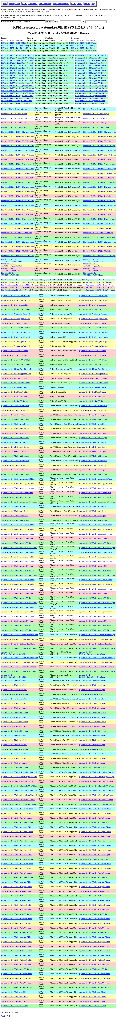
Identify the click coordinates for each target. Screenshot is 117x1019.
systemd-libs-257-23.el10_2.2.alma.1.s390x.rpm (96, 644)
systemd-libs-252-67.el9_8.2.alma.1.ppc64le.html (19, 795)
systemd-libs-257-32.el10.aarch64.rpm (93, 424)
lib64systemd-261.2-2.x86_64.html (14, 43)
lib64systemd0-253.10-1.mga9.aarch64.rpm (90, 96)
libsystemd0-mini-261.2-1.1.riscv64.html (16, 285)
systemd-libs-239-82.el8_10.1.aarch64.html (16, 974)
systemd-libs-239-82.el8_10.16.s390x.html (16, 836)
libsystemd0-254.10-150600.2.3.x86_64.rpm (99, 256)
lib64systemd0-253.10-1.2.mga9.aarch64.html (17, 86)
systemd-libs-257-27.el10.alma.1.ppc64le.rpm (95, 584)
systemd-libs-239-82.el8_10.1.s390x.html (16, 983)
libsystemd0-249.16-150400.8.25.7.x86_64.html (11, 274)
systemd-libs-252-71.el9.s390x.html (14, 745)
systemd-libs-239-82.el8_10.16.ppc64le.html (17, 832)
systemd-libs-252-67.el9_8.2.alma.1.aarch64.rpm (96, 790)
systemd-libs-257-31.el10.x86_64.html (15, 456)
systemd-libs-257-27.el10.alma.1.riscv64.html (17, 589)
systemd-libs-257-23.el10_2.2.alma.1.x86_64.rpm (97, 648)
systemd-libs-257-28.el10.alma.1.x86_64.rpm (95, 571)
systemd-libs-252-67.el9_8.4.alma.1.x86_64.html (19, 786)
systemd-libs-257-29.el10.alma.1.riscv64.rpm (95, 534)
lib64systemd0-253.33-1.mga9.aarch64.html (17, 65)
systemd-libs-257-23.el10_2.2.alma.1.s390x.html (18, 644)
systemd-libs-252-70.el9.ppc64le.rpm (92, 758)
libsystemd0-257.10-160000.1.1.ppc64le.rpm (99, 210)
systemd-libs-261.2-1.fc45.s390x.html (14, 305)
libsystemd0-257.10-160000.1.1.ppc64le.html (17, 210)
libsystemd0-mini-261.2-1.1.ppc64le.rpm (100, 282)
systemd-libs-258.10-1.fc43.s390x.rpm (93, 378)
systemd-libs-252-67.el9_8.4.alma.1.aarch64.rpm (96, 772)
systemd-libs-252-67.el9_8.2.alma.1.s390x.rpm (96, 800)
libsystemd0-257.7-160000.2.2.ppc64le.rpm (99, 228)
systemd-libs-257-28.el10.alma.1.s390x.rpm (95, 566)
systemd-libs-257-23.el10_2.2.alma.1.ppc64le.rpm (97, 639)
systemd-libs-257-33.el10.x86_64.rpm (93, 419)
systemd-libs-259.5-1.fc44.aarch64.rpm (93, 332)
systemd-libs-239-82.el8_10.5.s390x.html (16, 910)
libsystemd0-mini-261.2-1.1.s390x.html (15, 287)
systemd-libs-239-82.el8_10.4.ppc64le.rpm (94, 923)
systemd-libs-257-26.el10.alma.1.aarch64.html (18, 607)
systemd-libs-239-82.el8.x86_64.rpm (92, 1006)
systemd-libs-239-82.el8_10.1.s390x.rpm (94, 983)
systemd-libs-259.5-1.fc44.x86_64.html (15, 360)
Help (93, 4)
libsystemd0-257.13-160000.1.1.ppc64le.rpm (99, 192)
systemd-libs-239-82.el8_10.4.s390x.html (16, 928)
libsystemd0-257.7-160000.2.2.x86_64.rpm (99, 237)
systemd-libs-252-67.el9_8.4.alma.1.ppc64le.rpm (96, 777)
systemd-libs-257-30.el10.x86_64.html (15, 474)
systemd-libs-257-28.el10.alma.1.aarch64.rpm (95, 552)
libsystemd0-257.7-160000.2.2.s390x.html (16, 233)
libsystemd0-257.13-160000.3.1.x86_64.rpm (99, 164)
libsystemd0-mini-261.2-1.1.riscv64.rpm (99, 285)
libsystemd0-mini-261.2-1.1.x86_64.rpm (100, 290)
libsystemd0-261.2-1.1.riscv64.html (14, 118)
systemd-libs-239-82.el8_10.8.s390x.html (16, 891)
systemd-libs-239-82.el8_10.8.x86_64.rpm (94, 896)
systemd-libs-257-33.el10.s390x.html (14, 415)
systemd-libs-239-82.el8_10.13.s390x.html (16, 873)
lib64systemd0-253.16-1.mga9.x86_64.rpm (90, 83)
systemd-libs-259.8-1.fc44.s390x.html (14, 323)
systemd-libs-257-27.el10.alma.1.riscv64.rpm (95, 589)
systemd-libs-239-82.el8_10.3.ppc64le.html (16, 942)
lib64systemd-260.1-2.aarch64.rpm (83, 45)
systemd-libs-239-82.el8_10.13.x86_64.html (17, 877)
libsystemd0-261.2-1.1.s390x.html (13, 123)
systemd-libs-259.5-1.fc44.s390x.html (14, 351)
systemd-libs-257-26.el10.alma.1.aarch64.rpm (95, 607)
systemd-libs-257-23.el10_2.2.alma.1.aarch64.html (19, 635)
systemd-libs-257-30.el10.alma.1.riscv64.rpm (95, 488)
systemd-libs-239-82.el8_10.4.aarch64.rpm (94, 919)
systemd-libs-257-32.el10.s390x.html (14, 433)
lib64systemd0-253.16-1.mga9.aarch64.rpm (90, 81)
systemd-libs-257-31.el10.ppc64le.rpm (93, 447)
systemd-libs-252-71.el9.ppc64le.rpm (92, 740)
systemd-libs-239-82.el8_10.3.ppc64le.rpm (94, 942)
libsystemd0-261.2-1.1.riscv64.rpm (95, 118)
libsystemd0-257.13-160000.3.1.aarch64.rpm (99, 150)
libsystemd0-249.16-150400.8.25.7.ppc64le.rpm (93, 265)
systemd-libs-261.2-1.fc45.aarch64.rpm (93, 296)
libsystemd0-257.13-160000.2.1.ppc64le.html (17, 173)
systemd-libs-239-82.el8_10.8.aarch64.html (16, 882)
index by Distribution (29, 4)
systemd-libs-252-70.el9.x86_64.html (14, 768)
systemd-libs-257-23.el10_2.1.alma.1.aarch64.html (19, 658)
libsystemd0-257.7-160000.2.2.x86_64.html (17, 237)
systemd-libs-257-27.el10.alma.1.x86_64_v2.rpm (97, 603)
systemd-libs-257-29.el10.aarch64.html (15, 506)
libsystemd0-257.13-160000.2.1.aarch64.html (17, 169)
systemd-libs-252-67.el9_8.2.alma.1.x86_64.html (19, 804)
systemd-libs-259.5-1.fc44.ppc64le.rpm (93, 342)
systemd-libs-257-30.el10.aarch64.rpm (93, 461)
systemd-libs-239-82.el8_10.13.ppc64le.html (17, 868)
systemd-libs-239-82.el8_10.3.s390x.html (16, 946)
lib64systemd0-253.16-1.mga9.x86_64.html (17, 83)
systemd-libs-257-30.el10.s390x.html (14, 470)
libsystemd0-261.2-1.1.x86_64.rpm (96, 127)
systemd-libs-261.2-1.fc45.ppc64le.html (15, 300)
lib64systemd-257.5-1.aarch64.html (14, 48)
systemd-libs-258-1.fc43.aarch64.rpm (92, 387)
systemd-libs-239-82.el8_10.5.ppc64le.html (16, 905)
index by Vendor (45, 4)
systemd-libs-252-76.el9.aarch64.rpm (92, 699)
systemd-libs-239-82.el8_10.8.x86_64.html (16, 896)
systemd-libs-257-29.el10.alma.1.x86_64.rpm (95, 543)
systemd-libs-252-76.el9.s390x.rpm (92, 708)
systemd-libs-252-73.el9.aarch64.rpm (92, 717)
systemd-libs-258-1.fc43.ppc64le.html (14, 392)
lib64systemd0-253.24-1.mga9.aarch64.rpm (90, 75)
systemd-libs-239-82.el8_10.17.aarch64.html (17, 809)
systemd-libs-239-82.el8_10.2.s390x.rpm (94, 965)
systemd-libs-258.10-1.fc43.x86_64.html (16, 383)
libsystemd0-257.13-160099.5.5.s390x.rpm (98, 141)
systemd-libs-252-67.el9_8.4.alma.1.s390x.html (18, 781)
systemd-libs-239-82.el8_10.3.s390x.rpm (94, 946)
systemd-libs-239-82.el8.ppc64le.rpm (92, 997)
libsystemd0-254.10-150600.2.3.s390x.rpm (98, 251)
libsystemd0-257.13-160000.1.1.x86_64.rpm (99, 201)
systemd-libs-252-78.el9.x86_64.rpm (92, 694)
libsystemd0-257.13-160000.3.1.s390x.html (17, 159)
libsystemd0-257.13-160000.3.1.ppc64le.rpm (99, 155)
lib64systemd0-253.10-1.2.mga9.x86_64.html (17, 88)
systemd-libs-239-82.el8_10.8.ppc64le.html (16, 887)
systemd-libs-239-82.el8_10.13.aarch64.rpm (95, 864)
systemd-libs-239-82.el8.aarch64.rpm (92, 992)
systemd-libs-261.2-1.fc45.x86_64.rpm (93, 309)
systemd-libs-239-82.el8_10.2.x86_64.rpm (94, 969)
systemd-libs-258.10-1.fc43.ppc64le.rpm (93, 374)
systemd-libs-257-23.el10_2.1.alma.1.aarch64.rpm (97, 658)
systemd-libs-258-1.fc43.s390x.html (14, 396)
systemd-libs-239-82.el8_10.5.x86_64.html (16, 914)
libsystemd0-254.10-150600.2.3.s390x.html (17, 251)
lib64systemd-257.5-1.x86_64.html (14, 51)
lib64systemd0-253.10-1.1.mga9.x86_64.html (17, 93)
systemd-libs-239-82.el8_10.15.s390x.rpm (94, 855)
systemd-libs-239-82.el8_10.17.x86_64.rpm (95, 823)
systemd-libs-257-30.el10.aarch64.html (15, 461)
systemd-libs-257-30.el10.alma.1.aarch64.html (18, 479)
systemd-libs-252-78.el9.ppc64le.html (14, 685)
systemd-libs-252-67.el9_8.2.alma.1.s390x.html (18, 800)
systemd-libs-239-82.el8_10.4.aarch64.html (16, 919)
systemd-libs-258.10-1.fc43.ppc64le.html (16, 374)
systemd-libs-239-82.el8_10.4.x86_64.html (16, 932)
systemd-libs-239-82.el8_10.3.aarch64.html (16, 937)
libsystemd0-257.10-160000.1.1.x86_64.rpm (99, 219)
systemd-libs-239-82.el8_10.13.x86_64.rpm (95, 877)
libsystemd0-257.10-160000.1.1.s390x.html (17, 214)
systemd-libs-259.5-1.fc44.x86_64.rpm (93, 360)
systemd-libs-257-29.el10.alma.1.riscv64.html (17, 534)
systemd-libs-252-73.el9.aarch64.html (14, 717)
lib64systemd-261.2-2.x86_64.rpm (83, 43)
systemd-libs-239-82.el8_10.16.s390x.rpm (94, 836)
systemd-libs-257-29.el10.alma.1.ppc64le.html (18, 529)
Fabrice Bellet (6, 1016)
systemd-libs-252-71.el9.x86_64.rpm (92, 749)
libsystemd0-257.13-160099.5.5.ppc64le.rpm (99, 137)
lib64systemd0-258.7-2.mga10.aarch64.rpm (90, 60)
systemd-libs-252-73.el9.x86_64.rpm (92, 731)
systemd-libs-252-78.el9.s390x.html (14, 690)
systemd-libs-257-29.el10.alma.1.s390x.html (17, 539)
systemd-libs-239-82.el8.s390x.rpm (92, 1001)
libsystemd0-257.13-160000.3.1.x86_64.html (17, 164)
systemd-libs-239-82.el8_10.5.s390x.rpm (94, 910)
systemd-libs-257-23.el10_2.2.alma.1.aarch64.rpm (97, 635)
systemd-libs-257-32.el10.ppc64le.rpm (93, 429)
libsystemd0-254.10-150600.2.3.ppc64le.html (17, 246)
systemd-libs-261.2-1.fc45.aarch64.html (15, 296)
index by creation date (61, 4)
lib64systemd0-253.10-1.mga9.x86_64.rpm (90, 98)
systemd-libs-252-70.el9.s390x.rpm (92, 763)
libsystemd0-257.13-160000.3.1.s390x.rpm (98, 159)
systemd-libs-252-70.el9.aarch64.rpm (92, 754)
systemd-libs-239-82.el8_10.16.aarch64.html (17, 827)
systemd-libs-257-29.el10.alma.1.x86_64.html (17, 543)
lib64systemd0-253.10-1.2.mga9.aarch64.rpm (91, 86)
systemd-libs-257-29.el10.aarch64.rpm (93, 506)
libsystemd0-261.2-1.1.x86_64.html (14, 127)
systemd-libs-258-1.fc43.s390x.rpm (92, 396)
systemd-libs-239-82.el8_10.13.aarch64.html (17, 864)
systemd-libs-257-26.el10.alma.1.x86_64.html (17, 626)
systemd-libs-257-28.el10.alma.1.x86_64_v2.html (19, 575)
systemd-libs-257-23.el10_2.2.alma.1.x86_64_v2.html (14, 653)
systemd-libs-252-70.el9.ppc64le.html (14, 758)
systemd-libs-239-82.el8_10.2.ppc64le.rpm (94, 960)
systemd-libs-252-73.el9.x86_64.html (14, 731)
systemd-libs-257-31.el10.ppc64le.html (15, 447)
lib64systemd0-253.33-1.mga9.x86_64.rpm (90, 68)
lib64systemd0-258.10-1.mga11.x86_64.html (17, 58)
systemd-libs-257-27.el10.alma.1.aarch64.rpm (95, 580)
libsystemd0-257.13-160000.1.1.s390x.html (17, 196)
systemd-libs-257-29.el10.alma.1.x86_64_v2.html (19, 548)
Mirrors (87, 4)
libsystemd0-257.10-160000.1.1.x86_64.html (17, 219)
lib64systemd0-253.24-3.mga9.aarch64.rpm (90, 70)
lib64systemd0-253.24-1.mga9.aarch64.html (17, 75)
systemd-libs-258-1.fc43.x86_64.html (14, 401)
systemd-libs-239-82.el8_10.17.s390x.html (16, 818)
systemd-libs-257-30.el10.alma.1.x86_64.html (17, 497)
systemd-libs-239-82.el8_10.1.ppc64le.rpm (94, 978)
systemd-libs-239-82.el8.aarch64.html (14, 992)
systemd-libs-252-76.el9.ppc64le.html (14, 703)
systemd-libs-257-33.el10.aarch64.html (15, 406)
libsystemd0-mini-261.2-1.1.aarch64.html (16, 280)
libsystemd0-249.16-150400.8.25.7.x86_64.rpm (93, 274)
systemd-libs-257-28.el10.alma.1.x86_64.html (17, 571)
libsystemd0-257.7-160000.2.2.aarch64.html (17, 224)
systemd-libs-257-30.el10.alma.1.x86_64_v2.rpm (97, 502)
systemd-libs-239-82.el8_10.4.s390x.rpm (94, 928)
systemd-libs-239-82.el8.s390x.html (14, 1001)
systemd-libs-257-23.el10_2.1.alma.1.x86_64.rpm (97, 671)
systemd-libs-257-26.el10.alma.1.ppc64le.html (18, 612)
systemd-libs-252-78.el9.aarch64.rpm (92, 681)
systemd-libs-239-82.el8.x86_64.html (14, 1006)
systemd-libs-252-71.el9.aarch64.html (14, 735)
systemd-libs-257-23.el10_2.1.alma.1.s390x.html (18, 667)
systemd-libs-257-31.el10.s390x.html (14, 451)
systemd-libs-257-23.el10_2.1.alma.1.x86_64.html (19, 671)
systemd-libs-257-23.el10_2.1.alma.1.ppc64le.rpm (97, 662)
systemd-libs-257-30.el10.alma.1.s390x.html (17, 493)
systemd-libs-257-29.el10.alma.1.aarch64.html (18, 525)
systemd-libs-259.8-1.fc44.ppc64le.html (15, 319)
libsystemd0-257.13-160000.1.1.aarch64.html (17, 187)
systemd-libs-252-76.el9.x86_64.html (14, 713)
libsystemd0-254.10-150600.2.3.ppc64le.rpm (99, 246)
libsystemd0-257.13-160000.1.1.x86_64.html (17, 201)
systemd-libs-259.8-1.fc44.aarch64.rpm (93, 314)
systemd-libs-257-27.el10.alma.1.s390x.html (17, 593)
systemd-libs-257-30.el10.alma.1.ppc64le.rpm (95, 484)
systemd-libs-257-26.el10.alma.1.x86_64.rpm (95, 626)
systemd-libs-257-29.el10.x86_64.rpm (93, 520)
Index (5, 4)
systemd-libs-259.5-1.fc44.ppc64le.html (15, 342)
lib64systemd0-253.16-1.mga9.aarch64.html (17, 81)
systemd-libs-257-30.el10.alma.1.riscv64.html (17, 488)
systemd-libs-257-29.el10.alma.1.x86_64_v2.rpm (97, 548)
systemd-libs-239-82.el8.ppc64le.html (14, 997)
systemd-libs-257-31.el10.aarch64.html (15, 442)
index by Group (14, 4)
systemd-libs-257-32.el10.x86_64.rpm (93, 438)
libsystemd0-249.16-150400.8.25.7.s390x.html (10, 269)
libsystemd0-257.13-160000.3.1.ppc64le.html (17, 155)
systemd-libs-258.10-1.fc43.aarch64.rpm (93, 369)
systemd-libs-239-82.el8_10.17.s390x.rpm (94, 818)
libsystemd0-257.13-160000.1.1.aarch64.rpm (99, 187)
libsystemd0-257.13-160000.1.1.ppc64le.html (17, 192)
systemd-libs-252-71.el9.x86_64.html (14, 749)
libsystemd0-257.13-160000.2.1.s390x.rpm (98, 178)
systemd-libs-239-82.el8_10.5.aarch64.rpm (94, 900)
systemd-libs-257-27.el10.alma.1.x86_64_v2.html (19, 603)
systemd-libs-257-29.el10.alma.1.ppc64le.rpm (95, 529)
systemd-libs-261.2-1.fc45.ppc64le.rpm (93, 300)
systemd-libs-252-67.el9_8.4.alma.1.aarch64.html (19, 772)
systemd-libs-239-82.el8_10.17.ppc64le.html (17, 813)
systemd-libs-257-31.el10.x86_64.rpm (93, 456)
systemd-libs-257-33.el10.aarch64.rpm (93, 406)
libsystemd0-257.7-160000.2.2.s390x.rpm (98, 233)
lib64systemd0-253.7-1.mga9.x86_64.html (16, 103)
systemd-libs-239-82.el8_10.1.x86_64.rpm (94, 987)
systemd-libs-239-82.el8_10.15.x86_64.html (17, 859)
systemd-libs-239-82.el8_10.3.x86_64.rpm (94, 951)
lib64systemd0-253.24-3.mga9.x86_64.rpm (90, 73)
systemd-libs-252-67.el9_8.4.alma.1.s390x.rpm (96, 781)
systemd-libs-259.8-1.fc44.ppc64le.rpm (93, 319)
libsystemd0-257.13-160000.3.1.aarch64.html (17, 150)
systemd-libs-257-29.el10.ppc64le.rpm (93, 511)
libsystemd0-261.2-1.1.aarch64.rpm (96, 109)
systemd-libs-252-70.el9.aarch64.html (14, 754)
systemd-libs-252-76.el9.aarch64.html (14, 699)
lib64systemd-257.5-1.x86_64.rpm (83, 51)
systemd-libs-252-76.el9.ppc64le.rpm (92, 703)
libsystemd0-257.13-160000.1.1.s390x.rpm (98, 196)
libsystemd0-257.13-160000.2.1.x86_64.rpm (99, 182)
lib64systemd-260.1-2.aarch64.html (14, 45)
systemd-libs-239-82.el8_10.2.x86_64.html (16, 969)
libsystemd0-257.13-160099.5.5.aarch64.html (17, 132)
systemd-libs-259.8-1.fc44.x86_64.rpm (93, 328)
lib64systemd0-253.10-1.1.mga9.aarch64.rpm (91, 91)
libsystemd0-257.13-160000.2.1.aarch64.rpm (99, 169)
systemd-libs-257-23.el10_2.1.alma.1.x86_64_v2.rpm (92, 676)
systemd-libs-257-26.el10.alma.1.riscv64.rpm (95, 616)
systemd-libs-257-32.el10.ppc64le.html (15, 429)
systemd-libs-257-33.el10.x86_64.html (15, 419)
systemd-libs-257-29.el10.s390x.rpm (92, 516)
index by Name (76, 4)
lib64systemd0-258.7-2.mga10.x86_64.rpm (90, 63)
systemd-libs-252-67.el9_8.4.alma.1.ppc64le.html (19, 777)
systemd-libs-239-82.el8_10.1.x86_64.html (16, 987)
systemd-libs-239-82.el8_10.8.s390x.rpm (94, 891)
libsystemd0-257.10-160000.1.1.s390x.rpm (98, 214)
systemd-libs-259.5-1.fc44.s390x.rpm (92, 351)
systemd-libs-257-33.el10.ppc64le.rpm (93, 410)
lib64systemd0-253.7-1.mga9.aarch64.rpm (90, 101)
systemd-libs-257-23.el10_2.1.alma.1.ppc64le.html (19, 662)
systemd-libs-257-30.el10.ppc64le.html (15, 465)
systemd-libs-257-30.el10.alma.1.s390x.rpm (95, 493)
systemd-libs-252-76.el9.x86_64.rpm (92, 713)
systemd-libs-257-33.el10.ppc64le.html (15, 410)
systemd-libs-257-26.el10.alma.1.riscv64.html (17, 616)
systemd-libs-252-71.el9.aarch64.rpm (92, 735)
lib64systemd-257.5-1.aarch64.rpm (83, 48)
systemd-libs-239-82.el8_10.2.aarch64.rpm (94, 955)
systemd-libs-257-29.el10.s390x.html (14, 516)
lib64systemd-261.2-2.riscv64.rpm (83, 40)
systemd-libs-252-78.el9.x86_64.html (14, 694)
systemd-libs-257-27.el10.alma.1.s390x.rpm (95, 593)
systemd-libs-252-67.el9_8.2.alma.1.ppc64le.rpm (96, 795)
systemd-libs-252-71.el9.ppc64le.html (14, 740)
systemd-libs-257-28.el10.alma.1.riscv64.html (17, 561)
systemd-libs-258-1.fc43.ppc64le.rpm (92, 392)
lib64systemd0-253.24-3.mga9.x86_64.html (17, 73)
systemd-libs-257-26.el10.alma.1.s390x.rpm (95, 621)
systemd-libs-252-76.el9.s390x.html (14, 708)
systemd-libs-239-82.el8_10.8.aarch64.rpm (94, 882)
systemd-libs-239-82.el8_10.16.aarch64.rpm (95, 827)
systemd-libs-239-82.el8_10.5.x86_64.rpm (94, 914)
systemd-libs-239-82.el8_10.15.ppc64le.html (17, 850)
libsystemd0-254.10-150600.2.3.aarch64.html (17, 242)
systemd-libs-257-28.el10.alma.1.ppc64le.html (18, 557)
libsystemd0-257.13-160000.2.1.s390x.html (17, 178)
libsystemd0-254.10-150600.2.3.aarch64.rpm (99, 242)
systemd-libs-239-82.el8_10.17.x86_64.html (17, 823)
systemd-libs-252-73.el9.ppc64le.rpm (92, 722)
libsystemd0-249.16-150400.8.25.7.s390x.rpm (92, 269)
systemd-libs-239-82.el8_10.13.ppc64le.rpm (95, 868)
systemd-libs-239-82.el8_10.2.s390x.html (16, 965)
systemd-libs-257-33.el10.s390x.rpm (92, 415)
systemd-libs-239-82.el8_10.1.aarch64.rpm (94, 974)
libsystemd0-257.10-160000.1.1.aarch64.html (17, 205)
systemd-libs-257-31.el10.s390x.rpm (92, 451)
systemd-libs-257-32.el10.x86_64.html (15, 438)
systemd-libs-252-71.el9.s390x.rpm (92, 745)
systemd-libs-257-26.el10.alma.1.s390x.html (17, 621)
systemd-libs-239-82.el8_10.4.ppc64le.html (16, 923)
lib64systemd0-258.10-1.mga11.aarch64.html (17, 55)
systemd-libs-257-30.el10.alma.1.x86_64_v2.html (19, 502)
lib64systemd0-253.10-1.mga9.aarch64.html (17, 96)
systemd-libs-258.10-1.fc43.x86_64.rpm (93, 383)
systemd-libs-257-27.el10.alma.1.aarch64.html (18, 580)
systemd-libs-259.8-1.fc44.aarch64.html (15, 314)
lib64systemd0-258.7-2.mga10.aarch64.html (17, 60)
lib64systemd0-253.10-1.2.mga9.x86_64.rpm (91, 88)
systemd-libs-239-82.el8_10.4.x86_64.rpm (94, 932)
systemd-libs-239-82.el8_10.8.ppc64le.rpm (94, 887)
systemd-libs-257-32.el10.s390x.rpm (92, 433)
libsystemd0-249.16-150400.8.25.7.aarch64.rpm (93, 260)
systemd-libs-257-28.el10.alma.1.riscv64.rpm (95, 561)
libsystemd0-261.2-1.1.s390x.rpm (95, 123)
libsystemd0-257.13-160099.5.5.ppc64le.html (17, 137)
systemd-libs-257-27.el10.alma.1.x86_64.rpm (95, 598)
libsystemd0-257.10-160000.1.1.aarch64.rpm (99, 205)
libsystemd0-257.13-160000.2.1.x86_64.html (17, 182)
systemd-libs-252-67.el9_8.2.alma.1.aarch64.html (19, 790)
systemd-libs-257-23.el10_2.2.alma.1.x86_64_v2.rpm (92, 653)
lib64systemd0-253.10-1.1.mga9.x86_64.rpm (91, 93)
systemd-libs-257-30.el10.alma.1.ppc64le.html (18, 484)
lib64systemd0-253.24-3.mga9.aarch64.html (17, 70)
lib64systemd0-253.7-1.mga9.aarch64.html (16, 101)
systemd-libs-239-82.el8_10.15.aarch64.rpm (95, 845)
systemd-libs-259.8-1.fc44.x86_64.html (15, 328)
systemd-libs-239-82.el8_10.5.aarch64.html (16, 900)
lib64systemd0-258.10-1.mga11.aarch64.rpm (91, 55)
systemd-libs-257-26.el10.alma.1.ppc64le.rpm (95, 612)
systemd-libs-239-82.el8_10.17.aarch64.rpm (95, 809)
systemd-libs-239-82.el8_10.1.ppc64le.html (16, 978)
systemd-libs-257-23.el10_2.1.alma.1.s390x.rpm (96, 667)
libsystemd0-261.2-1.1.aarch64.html (14, 109)
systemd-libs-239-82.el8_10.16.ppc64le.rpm (95, 832)
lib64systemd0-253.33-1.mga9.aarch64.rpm (90, 65)
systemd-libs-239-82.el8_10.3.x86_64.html (16, 951)
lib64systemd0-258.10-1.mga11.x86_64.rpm (91, 58)
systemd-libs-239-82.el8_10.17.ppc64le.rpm (95, 813)
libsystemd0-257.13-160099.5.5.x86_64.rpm (99, 146)
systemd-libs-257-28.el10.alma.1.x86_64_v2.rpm (97, 575)
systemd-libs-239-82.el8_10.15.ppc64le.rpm (95, 850)
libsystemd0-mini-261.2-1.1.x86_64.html (16, 290)
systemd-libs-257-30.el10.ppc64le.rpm (93, 465)
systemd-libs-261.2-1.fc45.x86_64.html (15, 309)
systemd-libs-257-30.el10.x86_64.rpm (93, 474)
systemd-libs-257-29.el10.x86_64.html (15, 520)
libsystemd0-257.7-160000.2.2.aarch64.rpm (99, 224)
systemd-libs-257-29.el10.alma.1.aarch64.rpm (95, 525)
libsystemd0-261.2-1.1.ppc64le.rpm (96, 114)
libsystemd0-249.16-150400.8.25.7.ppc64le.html (11, 265)
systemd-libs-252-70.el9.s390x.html (14, 763)
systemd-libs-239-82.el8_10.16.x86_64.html (17, 841)
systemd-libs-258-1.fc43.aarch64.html (14, 387)
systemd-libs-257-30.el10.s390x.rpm (92, 470)
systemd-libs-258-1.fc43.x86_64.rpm (92, 401)
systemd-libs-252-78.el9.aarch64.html (14, 681)
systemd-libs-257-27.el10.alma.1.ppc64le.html (18, 584)
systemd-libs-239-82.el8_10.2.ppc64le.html (16, 960)
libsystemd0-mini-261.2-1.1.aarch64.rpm (100, 280)
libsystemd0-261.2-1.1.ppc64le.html (14, 114)
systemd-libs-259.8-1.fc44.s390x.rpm (92, 323)
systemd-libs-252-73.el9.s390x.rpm (92, 726)
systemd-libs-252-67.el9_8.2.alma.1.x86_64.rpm (96, 804)
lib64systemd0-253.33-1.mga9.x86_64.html (17, 68)
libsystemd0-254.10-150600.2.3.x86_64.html (17, 256)
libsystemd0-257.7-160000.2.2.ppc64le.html (17, 228)
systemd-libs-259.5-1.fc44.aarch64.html (15, 332)
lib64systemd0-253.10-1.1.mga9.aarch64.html (17, 91)
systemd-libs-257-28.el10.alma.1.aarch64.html (18, 552)
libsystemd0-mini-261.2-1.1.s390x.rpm (99, 287)
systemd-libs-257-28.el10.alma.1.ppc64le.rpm (95, 557)
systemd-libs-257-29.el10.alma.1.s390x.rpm (95, 539)
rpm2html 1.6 (16, 1012)
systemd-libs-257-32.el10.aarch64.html (15, 424)
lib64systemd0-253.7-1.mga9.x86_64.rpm (90, 103)
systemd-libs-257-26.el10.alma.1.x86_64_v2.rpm (97, 630)
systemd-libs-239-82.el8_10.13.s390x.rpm (94, 873)
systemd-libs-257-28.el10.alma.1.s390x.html (17, 566)
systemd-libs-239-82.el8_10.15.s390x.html (16, 855)
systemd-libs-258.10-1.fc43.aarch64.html (16, 369)
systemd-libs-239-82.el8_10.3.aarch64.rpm (94, 937)
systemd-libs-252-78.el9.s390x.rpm (92, 690)
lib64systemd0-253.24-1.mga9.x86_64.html (17, 78)
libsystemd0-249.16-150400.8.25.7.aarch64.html (11, 260)
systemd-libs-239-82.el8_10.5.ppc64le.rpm (94, 905)
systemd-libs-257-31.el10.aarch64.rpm (93, 442)
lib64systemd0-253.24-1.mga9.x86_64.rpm (90, 78)
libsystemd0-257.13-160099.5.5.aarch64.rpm (99, 132)
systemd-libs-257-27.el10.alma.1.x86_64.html (17, 598)
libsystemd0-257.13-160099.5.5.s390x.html (17, 141)
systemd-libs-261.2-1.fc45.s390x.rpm (92, 305)
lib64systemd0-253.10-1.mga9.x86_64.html (17, 98)
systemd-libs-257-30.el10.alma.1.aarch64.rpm (95, 479)
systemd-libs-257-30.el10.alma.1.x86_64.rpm (95, 497)
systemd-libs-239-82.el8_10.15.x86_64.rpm (95, 859)
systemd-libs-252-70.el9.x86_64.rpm (92, 768)
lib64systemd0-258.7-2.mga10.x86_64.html (17, 63)
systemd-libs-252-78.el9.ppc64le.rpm (92, 685)
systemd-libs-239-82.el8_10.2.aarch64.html (16, 955)
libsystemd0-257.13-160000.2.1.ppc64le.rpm (99, 173)
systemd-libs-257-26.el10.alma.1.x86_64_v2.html (19, 630)
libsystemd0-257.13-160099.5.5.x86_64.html (17, 146)
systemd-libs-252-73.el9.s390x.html (14, 726)
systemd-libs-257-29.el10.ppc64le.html (15, 511)
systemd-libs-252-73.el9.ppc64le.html (14, 722)
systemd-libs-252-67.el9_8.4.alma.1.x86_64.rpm (96, 786)
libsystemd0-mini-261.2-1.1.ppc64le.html (16, 282)
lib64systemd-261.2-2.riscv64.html (13, 40)
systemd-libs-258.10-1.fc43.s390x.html (15, 378)
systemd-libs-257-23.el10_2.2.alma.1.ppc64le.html (19, 639)
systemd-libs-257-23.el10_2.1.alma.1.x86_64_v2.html (14, 676)
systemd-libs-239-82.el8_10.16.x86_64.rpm (95, 841)
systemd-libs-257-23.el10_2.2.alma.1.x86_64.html (19, 648)
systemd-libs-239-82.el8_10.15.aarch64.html (17, 845)
